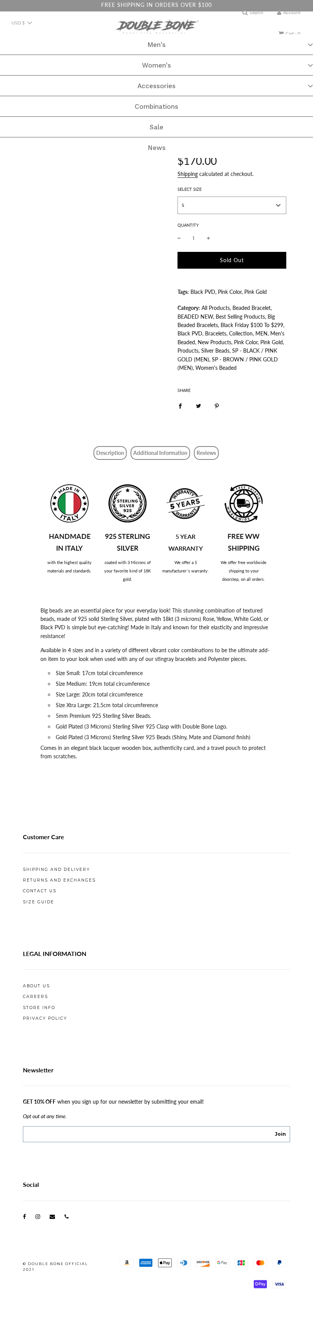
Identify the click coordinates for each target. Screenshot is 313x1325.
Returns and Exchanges (59, 880)
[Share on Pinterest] (216, 405)
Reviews (206, 453)
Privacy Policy (45, 1018)
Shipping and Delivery (56, 869)
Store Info (39, 1007)
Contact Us (39, 890)
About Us (36, 985)
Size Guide (38, 901)
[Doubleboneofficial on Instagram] (37, 1216)
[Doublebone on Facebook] (24, 1216)
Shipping (187, 174)
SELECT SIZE (189, 189)
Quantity (188, 224)
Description (110, 453)
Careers (35, 996)
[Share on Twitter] (198, 405)
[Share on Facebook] (180, 405)
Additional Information (160, 453)
